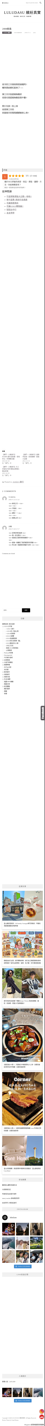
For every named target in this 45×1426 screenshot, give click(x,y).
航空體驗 (7, 686)
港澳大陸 (7, 677)
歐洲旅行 (7, 672)
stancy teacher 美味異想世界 (10, 1198)
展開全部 (5, 624)
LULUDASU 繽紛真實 (22, 13)
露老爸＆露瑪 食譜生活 (9, 1185)
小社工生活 (9, 645)
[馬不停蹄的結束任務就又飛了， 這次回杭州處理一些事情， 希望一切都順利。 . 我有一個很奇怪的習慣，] (8, 1243)
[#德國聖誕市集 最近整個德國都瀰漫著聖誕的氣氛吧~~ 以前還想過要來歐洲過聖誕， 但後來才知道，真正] (8, 1229)
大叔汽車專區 (8, 662)
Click (43, 713)
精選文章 (7, 684)
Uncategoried (8, 655)
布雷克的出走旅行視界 (9, 1194)
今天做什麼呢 (8, 657)
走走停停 (10, 213)
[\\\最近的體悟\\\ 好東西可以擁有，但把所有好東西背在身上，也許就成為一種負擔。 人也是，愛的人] (22, 1256)
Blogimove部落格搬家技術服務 (34, 1424)
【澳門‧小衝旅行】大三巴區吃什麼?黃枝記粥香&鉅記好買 (10, 469)
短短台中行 (11, 210)
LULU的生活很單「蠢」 (13, 641)
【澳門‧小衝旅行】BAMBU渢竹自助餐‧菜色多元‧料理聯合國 (11, 457)
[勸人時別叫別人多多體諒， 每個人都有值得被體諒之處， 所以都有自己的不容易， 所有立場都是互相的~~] (22, 1229)
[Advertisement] (22, 59)
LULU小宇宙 (8, 626)
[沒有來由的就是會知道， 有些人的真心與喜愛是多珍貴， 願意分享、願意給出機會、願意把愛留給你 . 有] (36, 1243)
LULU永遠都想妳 (11, 638)
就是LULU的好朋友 (12, 648)
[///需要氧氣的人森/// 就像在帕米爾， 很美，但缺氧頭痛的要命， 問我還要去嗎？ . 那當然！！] (36, 1256)
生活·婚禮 (7, 679)
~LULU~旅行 (6, 32)
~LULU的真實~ (11, 633)
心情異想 (9, 650)
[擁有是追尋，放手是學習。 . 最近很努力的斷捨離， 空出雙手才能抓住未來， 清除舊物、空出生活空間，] (22, 1243)
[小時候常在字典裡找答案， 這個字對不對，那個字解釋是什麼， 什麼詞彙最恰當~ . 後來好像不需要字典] (8, 1256)
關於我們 (7, 689)
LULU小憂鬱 (10, 636)
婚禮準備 (7, 665)
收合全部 (12, 624)
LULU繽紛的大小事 (12, 643)
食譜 (5, 693)
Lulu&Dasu (18, 32)
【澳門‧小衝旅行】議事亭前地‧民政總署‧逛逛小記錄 (30, 457)
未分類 (6, 669)
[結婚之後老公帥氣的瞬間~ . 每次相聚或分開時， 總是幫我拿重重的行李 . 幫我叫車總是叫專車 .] (36, 1229)
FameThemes (15, 1420)
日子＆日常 (7, 667)
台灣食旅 (7, 660)
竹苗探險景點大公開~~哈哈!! (19, 196)
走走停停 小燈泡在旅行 (9, 1203)
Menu (6, 3)
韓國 (5, 691)
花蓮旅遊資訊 (12, 203)
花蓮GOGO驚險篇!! (15, 206)
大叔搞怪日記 (6, 1189)
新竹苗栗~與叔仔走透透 (17, 200)
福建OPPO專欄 (8, 681)
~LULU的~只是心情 (12, 631)
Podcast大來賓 (8, 653)
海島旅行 (7, 674)
